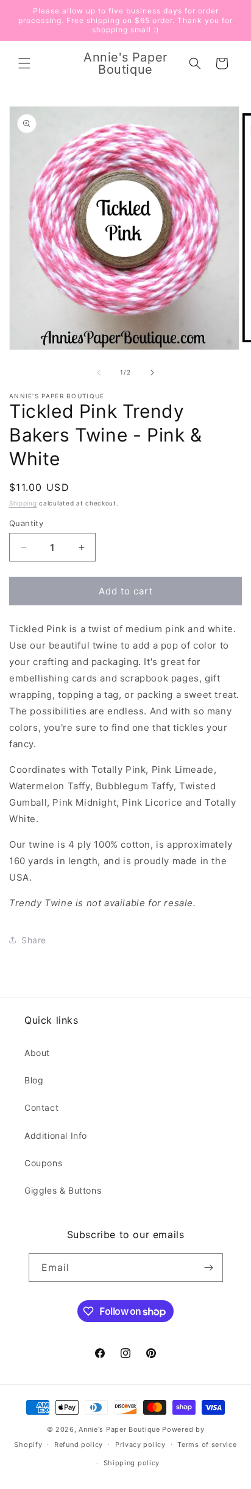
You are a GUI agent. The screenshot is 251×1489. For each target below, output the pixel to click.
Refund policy (78, 1444)
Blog (33, 1080)
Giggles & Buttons (62, 1190)
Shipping (23, 503)
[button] (24, 63)
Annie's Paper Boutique (119, 1429)
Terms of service (206, 1444)
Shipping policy (132, 1463)
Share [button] (33, 940)
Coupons (43, 1163)
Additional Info (55, 1135)
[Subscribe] (209, 1267)
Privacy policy (140, 1444)
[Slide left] (98, 372)
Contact (41, 1107)
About (37, 1052)
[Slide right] (152, 372)
